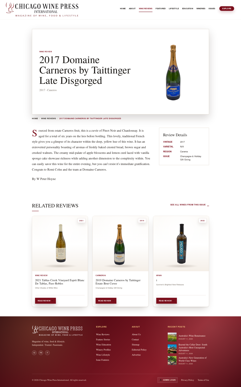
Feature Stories (103, 339)
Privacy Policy (187, 379)
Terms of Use (203, 379)
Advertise (136, 354)
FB (41, 353)
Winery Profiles (103, 349)
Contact (135, 339)
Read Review (44, 301)
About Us (136, 334)
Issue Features (102, 359)
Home (35, 118)
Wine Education (103, 344)
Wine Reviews (48, 118)
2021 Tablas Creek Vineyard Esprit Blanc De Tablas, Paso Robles (59, 281)
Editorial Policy (139, 349)
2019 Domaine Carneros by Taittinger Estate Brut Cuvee (118, 281)
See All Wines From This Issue (188, 204)
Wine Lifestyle (103, 354)
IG (34, 353)
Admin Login (169, 380)
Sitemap (135, 344)
